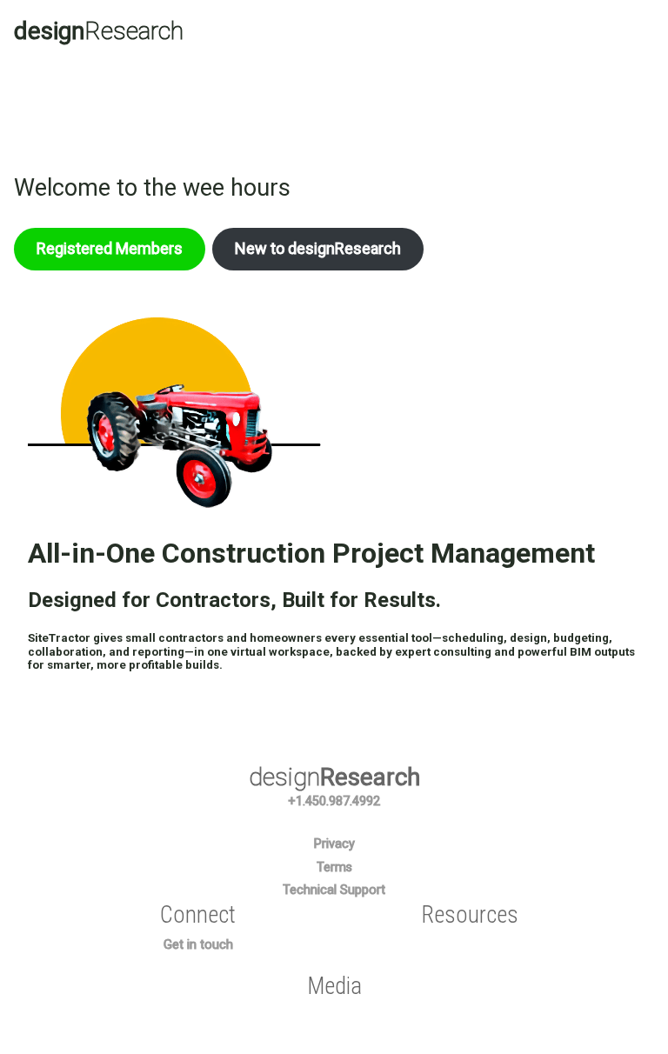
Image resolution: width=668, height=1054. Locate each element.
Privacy (334, 844)
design (334, 777)
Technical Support (334, 890)
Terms (334, 867)
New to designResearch (318, 248)
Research (99, 31)
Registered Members (110, 248)
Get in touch (198, 944)
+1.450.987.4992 (334, 801)
